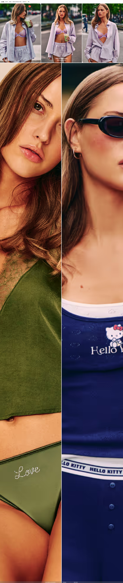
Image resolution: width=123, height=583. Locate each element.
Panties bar (64, 582)
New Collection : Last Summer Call (50, 582)
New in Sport (76, 582)
